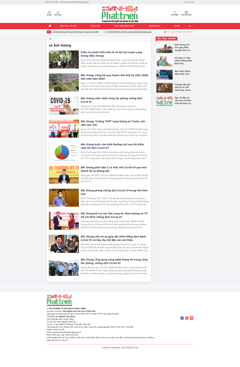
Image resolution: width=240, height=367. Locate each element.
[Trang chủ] (50, 26)
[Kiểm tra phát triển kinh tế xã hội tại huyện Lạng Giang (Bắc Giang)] (64, 59)
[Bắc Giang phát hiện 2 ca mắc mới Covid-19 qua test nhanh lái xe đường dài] (64, 175)
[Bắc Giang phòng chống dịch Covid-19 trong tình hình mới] (64, 198)
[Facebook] (182, 318)
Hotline (57, 15)
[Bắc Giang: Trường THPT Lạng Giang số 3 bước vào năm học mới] (64, 129)
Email (49, 15)
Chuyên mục (186, 15)
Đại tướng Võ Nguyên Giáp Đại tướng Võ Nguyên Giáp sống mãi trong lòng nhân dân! (67, 32)
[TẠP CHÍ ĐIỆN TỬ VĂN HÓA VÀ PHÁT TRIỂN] (120, 14)
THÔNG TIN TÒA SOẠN (111, 348)
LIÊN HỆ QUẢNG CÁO (129, 348)
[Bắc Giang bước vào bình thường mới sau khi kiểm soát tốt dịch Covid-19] (64, 152)
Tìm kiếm (174, 15)
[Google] (186, 318)
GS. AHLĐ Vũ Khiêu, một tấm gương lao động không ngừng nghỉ (127, 32)
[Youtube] (191, 318)
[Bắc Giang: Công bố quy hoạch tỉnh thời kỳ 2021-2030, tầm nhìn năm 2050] (64, 83)
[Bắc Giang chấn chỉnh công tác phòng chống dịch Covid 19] (64, 106)
